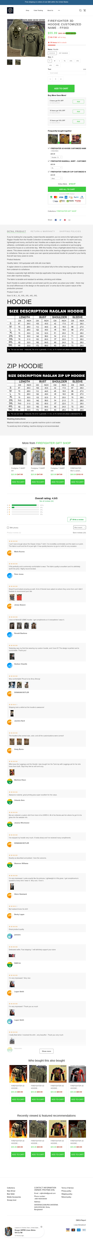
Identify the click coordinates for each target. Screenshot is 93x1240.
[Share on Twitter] (60, 220)
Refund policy (66, 1197)
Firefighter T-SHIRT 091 (18, 469)
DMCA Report (81, 1220)
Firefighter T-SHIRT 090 (38, 469)
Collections (11, 1188)
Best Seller (11, 1194)
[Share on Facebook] (56, 220)
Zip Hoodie (63, 53)
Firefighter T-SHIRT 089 (58, 469)
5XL (57, 65)
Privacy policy (66, 1191)
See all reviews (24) (46, 501)
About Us (50, 10)
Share (50, 220)
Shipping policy (66, 1194)
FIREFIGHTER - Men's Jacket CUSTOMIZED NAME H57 (76, 469)
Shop (27, 10)
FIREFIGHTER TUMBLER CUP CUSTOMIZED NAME (70, 172)
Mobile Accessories (14, 1197)
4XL (50, 65)
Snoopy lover (11, 1200)
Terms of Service (67, 1188)
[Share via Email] (69, 220)
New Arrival (11, 1191)
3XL (77, 61)
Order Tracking (38, 10)
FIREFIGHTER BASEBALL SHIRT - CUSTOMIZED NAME (72, 161)
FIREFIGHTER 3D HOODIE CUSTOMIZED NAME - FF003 (72, 148)
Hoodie (55, 49)
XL (65, 61)
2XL (71, 61)
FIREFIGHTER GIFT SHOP (66, 211)
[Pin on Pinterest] (65, 220)
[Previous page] (9, 38)
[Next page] (43, 38)
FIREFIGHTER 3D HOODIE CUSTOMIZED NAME (17, 1087)
